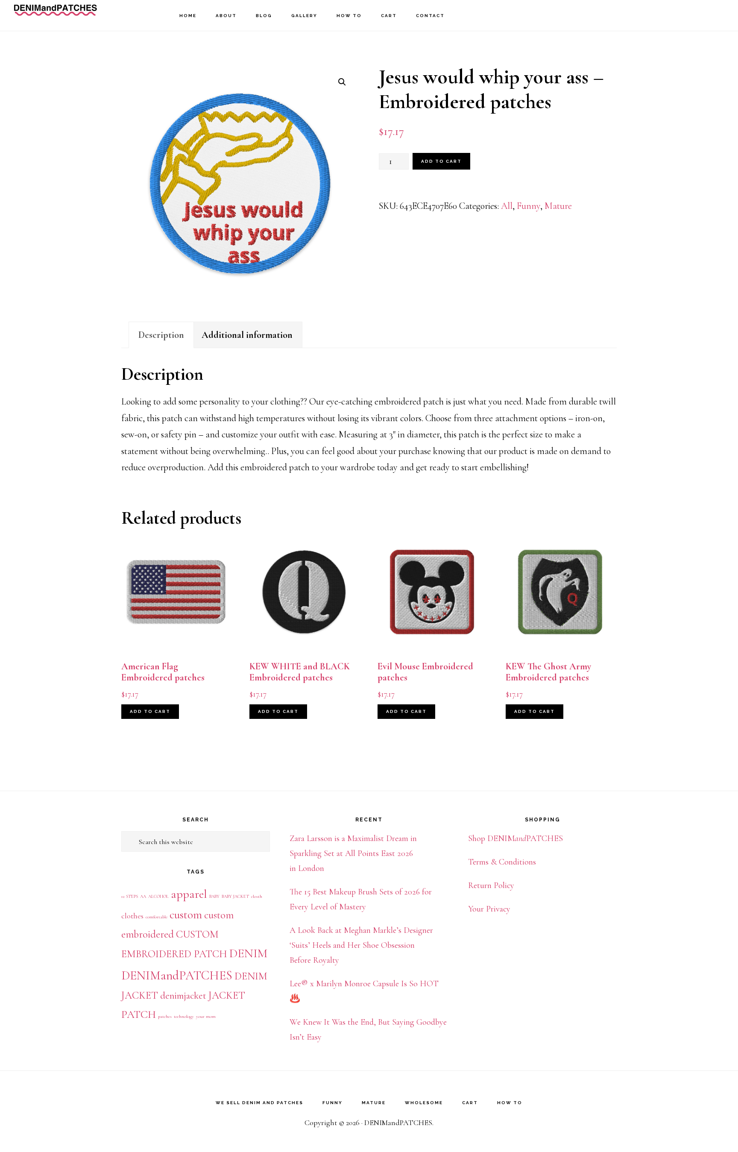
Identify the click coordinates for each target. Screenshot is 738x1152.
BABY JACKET (235, 896)
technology (184, 1016)
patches (165, 1016)
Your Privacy (489, 909)
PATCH (138, 1014)
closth (256, 896)
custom (186, 915)
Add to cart (441, 161)
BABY (214, 896)
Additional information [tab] (247, 334)
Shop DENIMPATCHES (515, 838)
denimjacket (183, 996)
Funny (528, 205)
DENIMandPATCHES (55, 15)
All (506, 205)
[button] (342, 82)
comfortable (156, 917)
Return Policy (491, 885)
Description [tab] (161, 334)
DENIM (248, 953)
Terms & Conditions (502, 862)
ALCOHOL (158, 896)
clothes (132, 915)
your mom (206, 1016)
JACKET (226, 995)
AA (143, 896)
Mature (558, 205)
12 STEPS (129, 896)
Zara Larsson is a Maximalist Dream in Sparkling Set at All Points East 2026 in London (353, 853)
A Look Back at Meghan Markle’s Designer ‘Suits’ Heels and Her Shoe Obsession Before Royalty (361, 945)
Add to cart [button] (150, 711)
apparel (189, 894)
